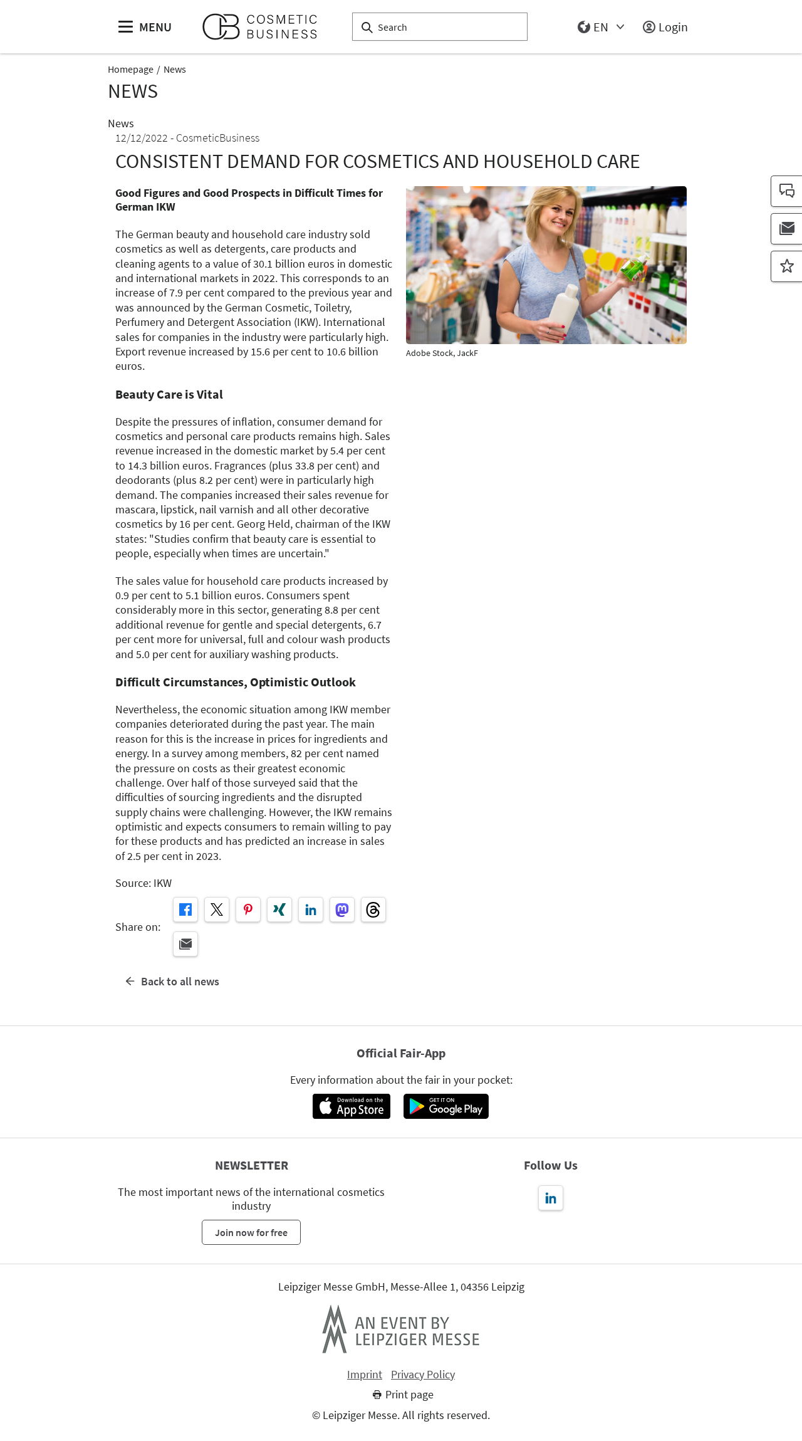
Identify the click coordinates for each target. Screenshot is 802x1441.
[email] (185, 943)
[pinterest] (248, 909)
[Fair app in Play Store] (446, 1106)
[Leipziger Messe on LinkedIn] (550, 1197)
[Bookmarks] (786, 266)
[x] (216, 909)
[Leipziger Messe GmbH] (401, 1329)
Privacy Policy (423, 1374)
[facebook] (185, 909)
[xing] (279, 909)
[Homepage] (265, 27)
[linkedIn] (310, 909)
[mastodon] (342, 909)
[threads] (373, 909)
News (175, 69)
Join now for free (251, 1232)
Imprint (364, 1374)
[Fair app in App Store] (351, 1106)
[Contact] (786, 191)
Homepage (131, 69)
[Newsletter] (786, 228)
